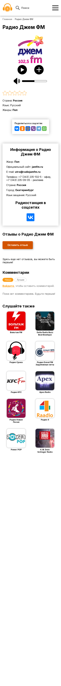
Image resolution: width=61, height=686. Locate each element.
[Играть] (11, 321)
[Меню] (55, 8)
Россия (17, 100)
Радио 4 (45, 420)
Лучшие (20, 280)
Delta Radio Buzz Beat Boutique (45, 333)
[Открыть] (20, 321)
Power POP (16, 449)
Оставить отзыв (18, 245)
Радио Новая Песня (16, 421)
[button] (30, 93)
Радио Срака (16, 362)
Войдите (8, 285)
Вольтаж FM (16, 332)
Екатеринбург (24, 190)
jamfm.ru (37, 166)
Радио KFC (16, 392)
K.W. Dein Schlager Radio (45, 450)
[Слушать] (22, 69)
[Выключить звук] (17, 81)
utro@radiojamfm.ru (28, 171)
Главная (7, 19)
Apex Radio (45, 392)
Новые (8, 280)
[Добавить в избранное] (39, 69)
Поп (15, 110)
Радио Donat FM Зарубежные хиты (45, 363)
